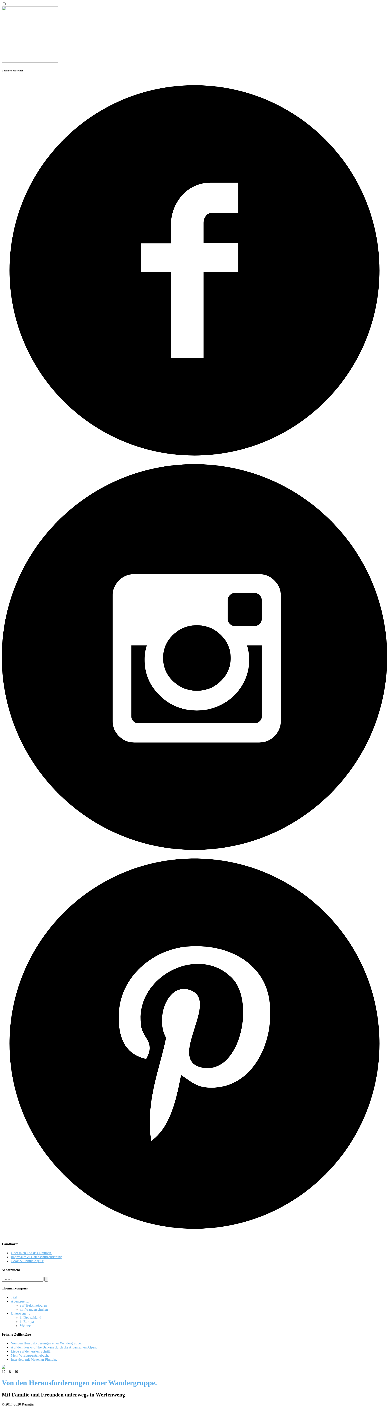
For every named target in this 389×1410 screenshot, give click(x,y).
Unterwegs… (20, 1313)
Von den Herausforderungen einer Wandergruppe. (46, 1343)
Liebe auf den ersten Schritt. (31, 1351)
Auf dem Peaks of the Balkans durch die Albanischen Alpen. (54, 1347)
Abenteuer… (20, 1301)
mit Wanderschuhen (34, 1309)
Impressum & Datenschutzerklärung (36, 1257)
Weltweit (26, 1326)
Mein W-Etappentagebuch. (30, 1355)
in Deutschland (30, 1317)
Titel (14, 1297)
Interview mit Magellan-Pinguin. (34, 1359)
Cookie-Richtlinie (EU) (27, 1261)
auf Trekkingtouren (33, 1305)
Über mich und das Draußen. (31, 1253)
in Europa (27, 1321)
